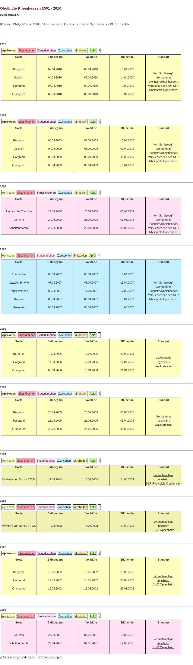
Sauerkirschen (47, 50)
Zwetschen (65, 50)
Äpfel (93, 50)
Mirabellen (80, 50)
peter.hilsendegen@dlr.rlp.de (17, 657)
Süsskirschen (26, 50)
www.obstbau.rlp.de (50, 657)
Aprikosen (8, 192)
